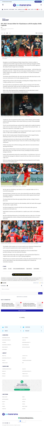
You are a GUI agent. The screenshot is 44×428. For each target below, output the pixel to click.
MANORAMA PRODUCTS (6, 358)
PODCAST (4, 408)
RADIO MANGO (5, 347)
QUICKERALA (4, 349)
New (26, 9)
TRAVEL (23, 404)
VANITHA (24, 340)
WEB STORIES (24, 406)
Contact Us (24, 355)
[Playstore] (6, 418)
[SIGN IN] (41, 5)
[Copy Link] (10, 33)
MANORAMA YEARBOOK (6, 344)
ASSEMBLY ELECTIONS (22, 9)
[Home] (2, 9)
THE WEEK (4, 342)
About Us (4, 355)
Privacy (4, 360)
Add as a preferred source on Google (23, 274)
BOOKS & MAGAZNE (26, 347)
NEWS (16, 9)
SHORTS (23, 408)
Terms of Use (4, 362)
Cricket (5, 20)
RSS (23, 362)
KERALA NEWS (6, 9)
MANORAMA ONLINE (6, 337)
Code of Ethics (25, 376)
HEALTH (3, 401)
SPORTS (32, 9)
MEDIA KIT (24, 358)
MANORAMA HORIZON (6, 340)
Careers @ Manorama (26, 360)
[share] (4, 33)
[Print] (7, 33)
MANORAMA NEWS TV (26, 342)
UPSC (36, 9)
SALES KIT (24, 368)
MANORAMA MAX (25, 344)
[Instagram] (5, 423)
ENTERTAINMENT (11, 9)
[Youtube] (7, 423)
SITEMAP (3, 373)
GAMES (29, 9)
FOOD (3, 404)
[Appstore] (14, 418)
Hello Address (25, 337)
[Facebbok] (3, 423)
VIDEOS (3, 406)
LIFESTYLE (24, 399)
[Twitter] (9, 423)
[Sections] (3, 5)
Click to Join (22, 389)
